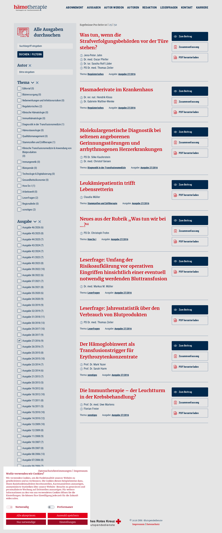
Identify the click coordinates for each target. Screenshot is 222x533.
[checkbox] (9, 507)
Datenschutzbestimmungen (55, 470)
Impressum (81, 470)
